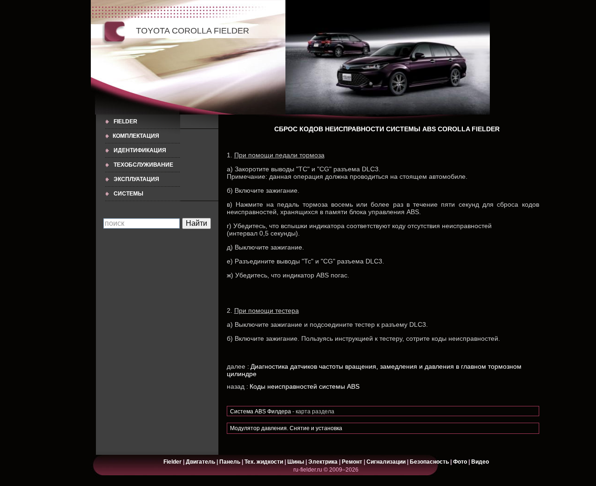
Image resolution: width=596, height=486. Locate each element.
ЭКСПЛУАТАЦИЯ (136, 179)
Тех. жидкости (264, 462)
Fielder (125, 121)
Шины (295, 462)
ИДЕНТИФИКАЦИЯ (140, 150)
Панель (229, 462)
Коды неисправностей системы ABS (304, 386)
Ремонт (352, 462)
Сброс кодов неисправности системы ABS (355, 129)
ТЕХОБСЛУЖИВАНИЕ (143, 165)
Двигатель (200, 462)
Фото (460, 462)
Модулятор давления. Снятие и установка (286, 428)
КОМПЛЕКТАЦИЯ (136, 136)
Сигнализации (386, 462)
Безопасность (429, 462)
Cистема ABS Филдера (260, 411)
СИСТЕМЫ (128, 193)
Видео (480, 462)
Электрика (323, 462)
